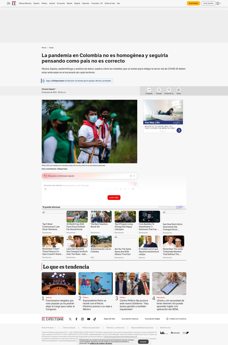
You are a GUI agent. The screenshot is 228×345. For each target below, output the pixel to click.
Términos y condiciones (115, 328)
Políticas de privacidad (90, 328)
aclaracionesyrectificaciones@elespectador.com (120, 336)
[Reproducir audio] (45, 189)
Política (85, 297)
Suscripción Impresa (130, 319)
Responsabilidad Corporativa (142, 328)
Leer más (114, 197)
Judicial (48, 297)
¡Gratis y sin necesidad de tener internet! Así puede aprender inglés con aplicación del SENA (170, 305)
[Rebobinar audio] (121, 189)
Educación (161, 297)
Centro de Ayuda (69, 328)
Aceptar (143, 342)
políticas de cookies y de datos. (101, 343)
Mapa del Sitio (109, 319)
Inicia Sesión (208, 3)
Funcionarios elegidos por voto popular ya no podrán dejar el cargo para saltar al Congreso (60, 305)
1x (129, 189)
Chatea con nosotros (178, 319)
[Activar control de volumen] (133, 189)
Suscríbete (193, 3)
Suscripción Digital (152, 319)
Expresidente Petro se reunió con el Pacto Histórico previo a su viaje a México (97, 305)
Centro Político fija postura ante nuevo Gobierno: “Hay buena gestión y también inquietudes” (134, 305)
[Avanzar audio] (125, 189)
